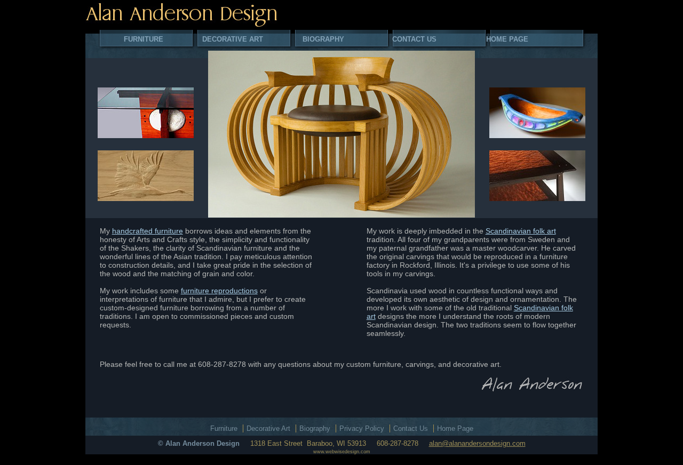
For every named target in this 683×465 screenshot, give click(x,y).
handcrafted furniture (147, 231)
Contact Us (414, 39)
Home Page (507, 39)
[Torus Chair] (341, 134)
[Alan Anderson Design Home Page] (181, 15)
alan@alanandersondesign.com (477, 443)
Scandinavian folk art (521, 231)
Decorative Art (232, 39)
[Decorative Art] (146, 175)
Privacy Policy (361, 428)
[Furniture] (146, 112)
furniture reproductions (219, 290)
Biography (323, 39)
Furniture (143, 39)
